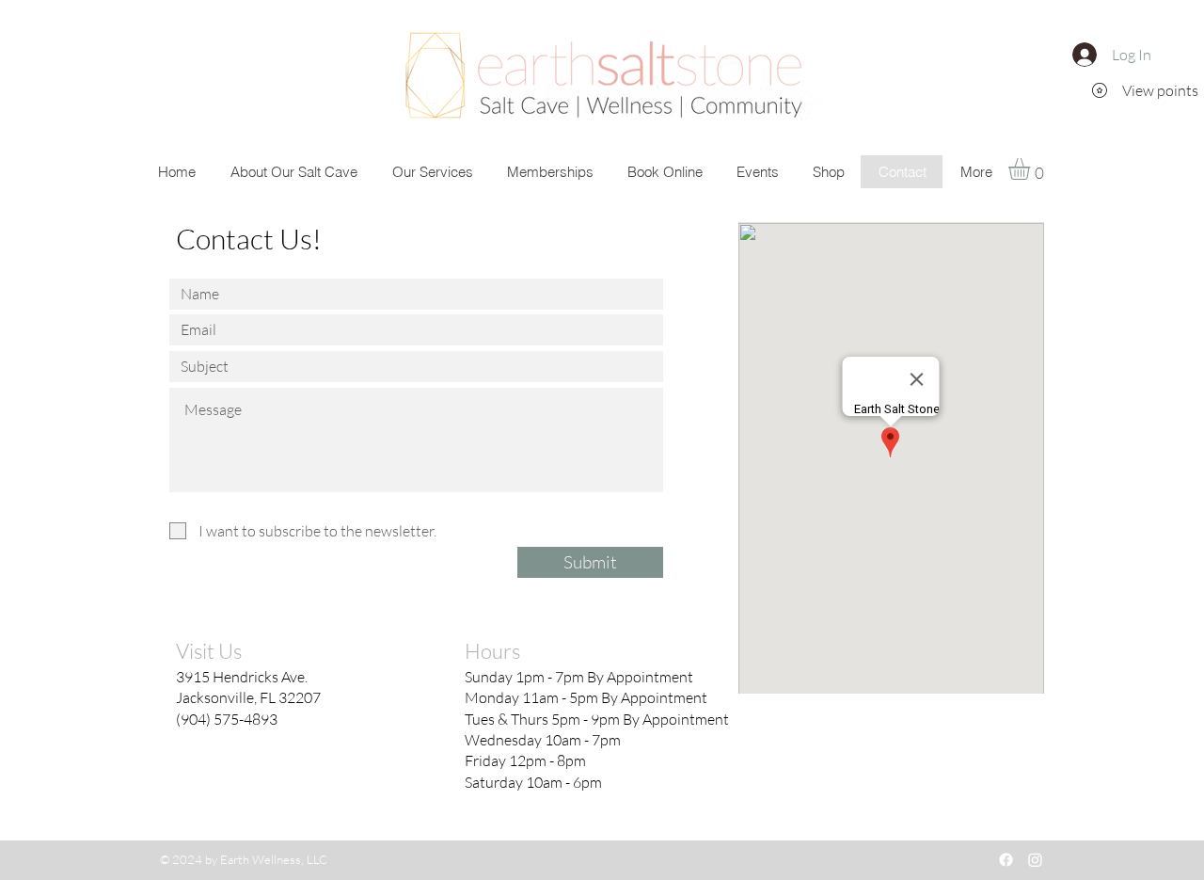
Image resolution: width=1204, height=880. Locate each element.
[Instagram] (1035, 860)
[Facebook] (1006, 860)
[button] (1031, 169)
